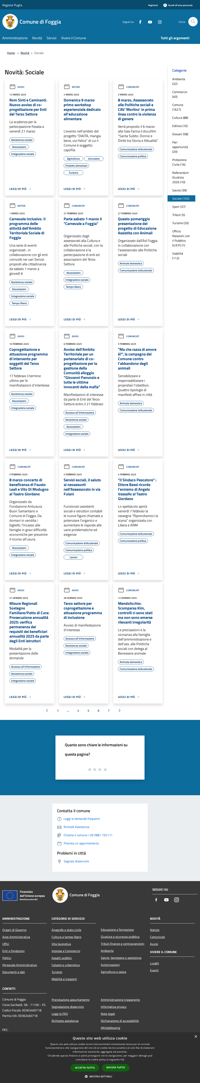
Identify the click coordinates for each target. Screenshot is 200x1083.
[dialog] (100, 1057)
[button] (100, 1076)
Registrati (153, 5)
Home (11, 53)
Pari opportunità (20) (180, 147)
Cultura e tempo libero (66, 937)
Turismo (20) (180, 223)
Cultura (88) (180, 117)
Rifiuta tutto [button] (115, 1067)
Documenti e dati (13, 972)
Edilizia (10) (180, 125)
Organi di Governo (14, 930)
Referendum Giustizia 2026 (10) (180, 177)
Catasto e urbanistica (66, 965)
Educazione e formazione (117, 929)
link (122, 1059)
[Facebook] (139, 21)
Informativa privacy (114, 1006)
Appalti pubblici (62, 958)
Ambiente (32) (178, 81)
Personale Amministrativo (19, 965)
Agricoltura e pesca (113, 971)
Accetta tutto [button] (85, 1067)
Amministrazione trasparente (120, 999)
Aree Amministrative (16, 937)
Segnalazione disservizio (68, 1006)
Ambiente (107, 950)
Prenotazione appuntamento (70, 999)
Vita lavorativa (61, 944)
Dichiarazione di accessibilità (120, 1020)
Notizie (76, 87)
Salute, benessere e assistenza (121, 957)
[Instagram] (158, 21)
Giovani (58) (180, 134)
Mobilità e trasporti (64, 979)
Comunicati (132, 87)
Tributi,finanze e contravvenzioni (122, 943)
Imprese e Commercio (66, 951)
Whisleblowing (110, 1027)
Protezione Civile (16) (179, 162)
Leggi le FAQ (60, 1013)
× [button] (195, 1036)
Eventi (154, 970)
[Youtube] (148, 21)
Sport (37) (178, 206)
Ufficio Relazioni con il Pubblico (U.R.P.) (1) (181, 238)
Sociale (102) (180, 198)
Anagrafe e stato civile (66, 930)
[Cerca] (193, 21)
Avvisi (21, 87)
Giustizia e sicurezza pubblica (120, 936)
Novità (25, 53)
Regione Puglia (12, 5)
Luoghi (154, 963)
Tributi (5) (178, 214)
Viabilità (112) (177, 255)
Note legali (108, 1013)
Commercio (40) (179, 94)
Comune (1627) (177, 107)
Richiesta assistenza (65, 1020)
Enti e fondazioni (13, 951)
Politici (6, 958)
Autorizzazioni (110, 964)
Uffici (5, 944)
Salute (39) (179, 190)
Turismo (57, 972)
